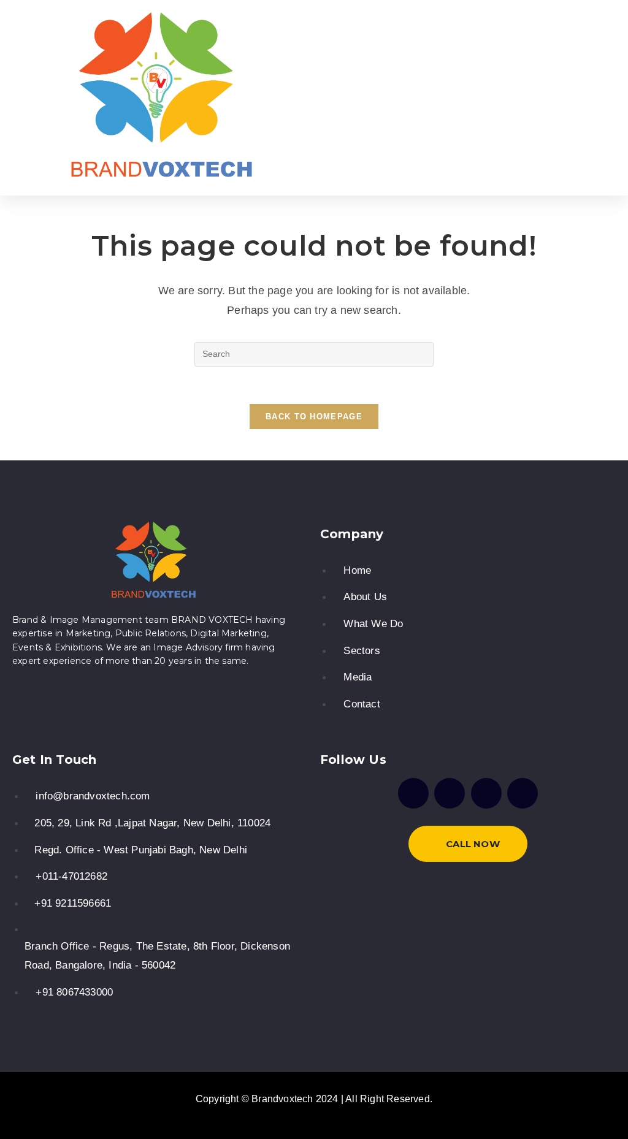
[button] (396, 98)
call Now (473, 844)
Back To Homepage (314, 416)
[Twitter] (486, 793)
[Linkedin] (522, 793)
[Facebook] (413, 793)
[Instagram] (449, 793)
